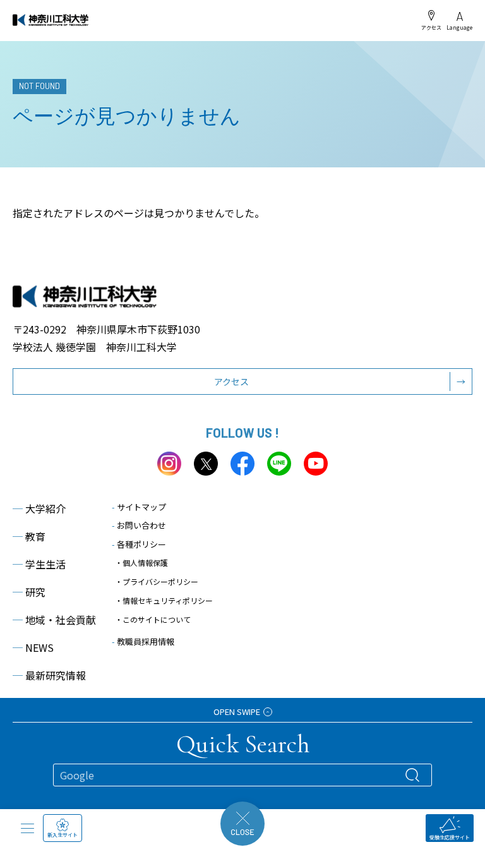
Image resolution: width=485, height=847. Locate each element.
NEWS (33, 647)
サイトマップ (139, 507)
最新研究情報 (49, 675)
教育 (29, 536)
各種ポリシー (139, 544)
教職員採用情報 (143, 641)
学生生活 (39, 564)
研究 (29, 591)
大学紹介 (39, 508)
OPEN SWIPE (236, 712)
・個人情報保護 (141, 562)
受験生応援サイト (449, 837)
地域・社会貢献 (54, 619)
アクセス (431, 27)
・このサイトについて (153, 619)
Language (459, 27)
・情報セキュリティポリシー (164, 600)
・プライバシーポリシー (156, 581)
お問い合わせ (139, 525)
